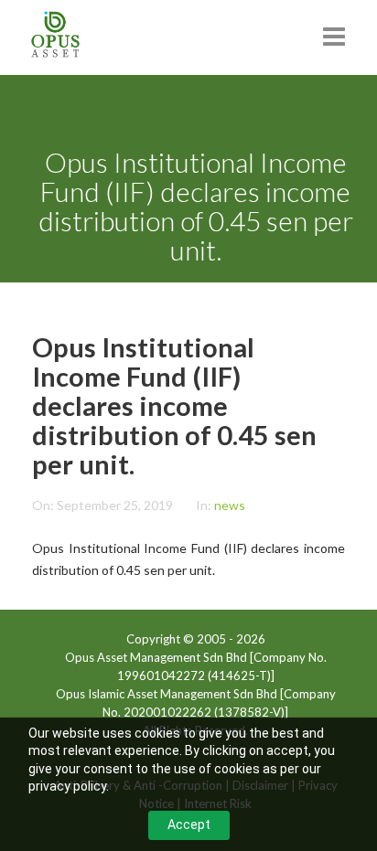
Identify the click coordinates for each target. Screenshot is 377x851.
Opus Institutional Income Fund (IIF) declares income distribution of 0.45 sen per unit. (174, 405)
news (229, 505)
